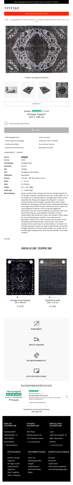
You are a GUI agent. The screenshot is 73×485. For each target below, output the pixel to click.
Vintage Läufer (14, 463)
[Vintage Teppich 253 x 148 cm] (11, 90)
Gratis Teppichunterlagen (14, 141)
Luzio (52, 432)
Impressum (53, 463)
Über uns (31, 458)
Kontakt (51, 458)
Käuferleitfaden (34, 469)
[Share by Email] (30, 239)
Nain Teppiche (13, 472)
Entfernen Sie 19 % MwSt (48, 141)
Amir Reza (31, 432)
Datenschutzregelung (57, 466)
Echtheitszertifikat (12, 144)
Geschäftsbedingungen (57, 469)
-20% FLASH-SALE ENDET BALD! (36, 13)
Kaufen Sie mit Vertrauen (14, 148)
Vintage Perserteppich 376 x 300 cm (20, 301)
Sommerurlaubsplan (36, 2)
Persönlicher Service (46, 144)
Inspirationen (33, 466)
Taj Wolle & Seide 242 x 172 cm (52, 301)
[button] (17, 297)
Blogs (30, 472)
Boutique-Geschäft (46, 148)
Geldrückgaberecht (12, 137)
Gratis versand (44, 137)
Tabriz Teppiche (14, 475)
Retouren (52, 460)
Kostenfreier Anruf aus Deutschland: (36, 409)
